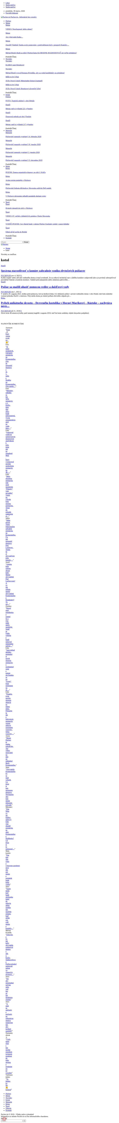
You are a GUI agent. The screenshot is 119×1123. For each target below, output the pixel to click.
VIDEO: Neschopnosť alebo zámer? (19, 29)
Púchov (8, 21)
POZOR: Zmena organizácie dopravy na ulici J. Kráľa (26, 172)
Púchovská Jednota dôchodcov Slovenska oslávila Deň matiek (28, 188)
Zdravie (8, 1108)
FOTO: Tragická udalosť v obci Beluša (20, 101)
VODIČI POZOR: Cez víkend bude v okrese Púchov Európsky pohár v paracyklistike (37, 224)
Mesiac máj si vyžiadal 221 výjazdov (19, 109)
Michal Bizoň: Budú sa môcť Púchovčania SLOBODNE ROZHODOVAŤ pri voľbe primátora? (41, 53)
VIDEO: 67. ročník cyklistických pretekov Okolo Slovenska (28, 216)
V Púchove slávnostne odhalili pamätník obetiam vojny (26, 196)
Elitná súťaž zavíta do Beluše (16, 232)
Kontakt (9, 238)
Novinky (9, 59)
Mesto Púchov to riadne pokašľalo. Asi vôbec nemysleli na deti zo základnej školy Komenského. (11, 751)
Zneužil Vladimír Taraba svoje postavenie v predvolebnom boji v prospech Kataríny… (37, 45)
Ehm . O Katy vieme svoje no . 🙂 (8, 336)
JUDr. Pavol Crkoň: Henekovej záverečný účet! (23, 89)
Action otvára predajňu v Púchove (18, 180)
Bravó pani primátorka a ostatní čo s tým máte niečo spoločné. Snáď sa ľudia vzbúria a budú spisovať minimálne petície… (9, 627)
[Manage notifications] (4, 1119)
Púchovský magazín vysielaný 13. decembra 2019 (24, 160)
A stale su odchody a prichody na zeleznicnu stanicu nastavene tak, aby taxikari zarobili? (9, 1017)
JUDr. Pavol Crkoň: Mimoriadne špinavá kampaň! (24, 81)
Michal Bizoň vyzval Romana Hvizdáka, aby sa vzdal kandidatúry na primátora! (35, 73)
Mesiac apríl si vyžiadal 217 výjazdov (19, 124)
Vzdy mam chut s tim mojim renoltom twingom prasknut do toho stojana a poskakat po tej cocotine (9, 1056)
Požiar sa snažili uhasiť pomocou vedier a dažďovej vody (35, 286)
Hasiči (8, 105)
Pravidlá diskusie (12, 13)
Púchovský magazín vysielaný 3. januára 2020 (23, 152)
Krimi (8, 95)
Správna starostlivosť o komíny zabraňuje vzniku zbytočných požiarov (43, 270)
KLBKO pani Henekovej (15, 65)
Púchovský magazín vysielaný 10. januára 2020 (23, 144)
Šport (8, 202)
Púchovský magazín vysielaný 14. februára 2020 (23, 137)
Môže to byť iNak (12, 77)
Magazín (9, 130)
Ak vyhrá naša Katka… (14, 37)
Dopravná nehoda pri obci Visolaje (18, 117)
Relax (8, 166)
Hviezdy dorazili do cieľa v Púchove (19, 208)
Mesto (8, 23)
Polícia (8, 97)
